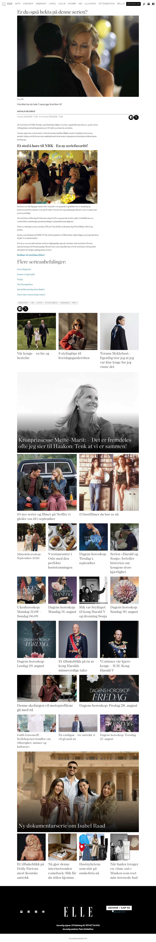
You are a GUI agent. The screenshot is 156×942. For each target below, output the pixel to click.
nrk (32, 303)
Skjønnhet (41, 4)
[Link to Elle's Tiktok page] (35, 911)
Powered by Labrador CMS (78, 939)
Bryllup (121, 4)
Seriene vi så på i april (26, 274)
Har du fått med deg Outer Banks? (31, 289)
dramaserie (65, 303)
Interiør (72, 4)
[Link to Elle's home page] (78, 912)
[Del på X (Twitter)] (136, 117)
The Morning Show (25, 284)
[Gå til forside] (9, 3)
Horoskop (28, 4)
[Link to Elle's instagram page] (21, 911)
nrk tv (74, 303)
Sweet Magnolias (24, 269)
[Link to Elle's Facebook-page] (28, 911)
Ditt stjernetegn (107, 4)
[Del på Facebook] (131, 117)
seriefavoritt (23, 303)
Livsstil (52, 4)
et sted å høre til (51, 303)
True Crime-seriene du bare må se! (31, 295)
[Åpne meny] (4, 3)
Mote (18, 4)
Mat (80, 4)
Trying (20, 279)
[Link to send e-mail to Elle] (43, 911)
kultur (39, 303)
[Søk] (144, 4)
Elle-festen (90, 4)
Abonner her (133, 4)
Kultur (62, 4)
